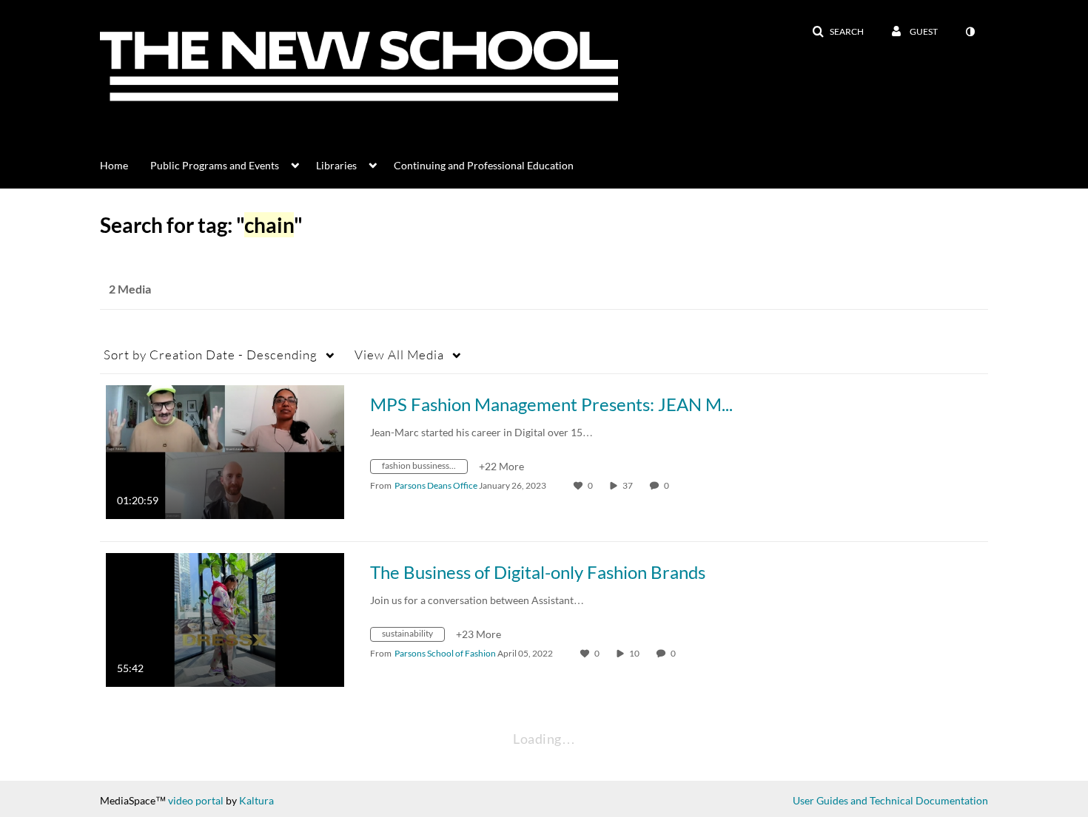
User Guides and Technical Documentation (890, 800)
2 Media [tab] (130, 289)
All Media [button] (399, 354)
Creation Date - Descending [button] (211, 354)
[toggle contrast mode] (969, 31)
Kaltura (256, 800)
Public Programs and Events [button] (214, 165)
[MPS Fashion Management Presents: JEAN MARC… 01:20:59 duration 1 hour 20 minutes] (225, 450)
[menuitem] (125, 164)
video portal (196, 800)
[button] (837, 31)
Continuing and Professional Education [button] (484, 165)
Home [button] (114, 165)
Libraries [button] (336, 165)
